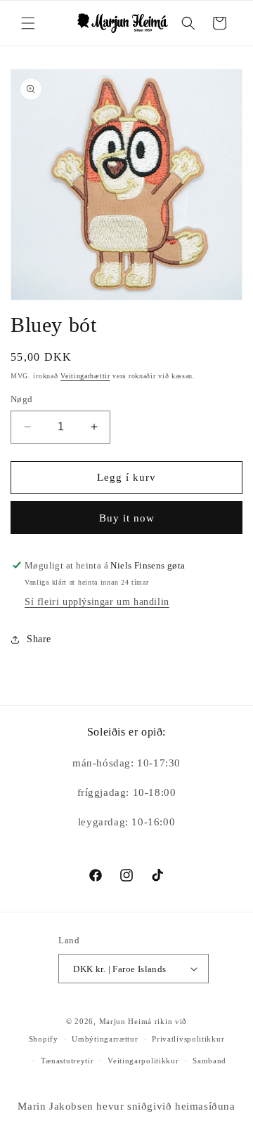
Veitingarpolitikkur (143, 1060)
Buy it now (127, 518)
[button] (28, 23)
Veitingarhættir (85, 376)
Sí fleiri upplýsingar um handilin (97, 602)
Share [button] (39, 639)
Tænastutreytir (67, 1060)
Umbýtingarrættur (105, 1039)
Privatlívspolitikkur (188, 1039)
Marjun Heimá (125, 1021)
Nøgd (22, 399)
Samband (209, 1060)
